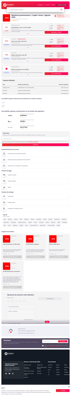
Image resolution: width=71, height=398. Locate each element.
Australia (50, 365)
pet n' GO (3, 106)
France (57, 367)
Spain (65, 369)
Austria (57, 365)
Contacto (26, 377)
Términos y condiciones (33, 141)
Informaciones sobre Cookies (52, 346)
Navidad (39, 371)
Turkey (57, 372)
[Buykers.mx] (10, 5)
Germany (66, 367)
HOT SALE (39, 373)
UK (48, 372)
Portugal (66, 372)
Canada (58, 374)
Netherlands (67, 374)
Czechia (50, 367)
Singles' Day (40, 365)
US (48, 374)
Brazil (65, 365)
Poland (57, 369)
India (49, 369)
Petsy (3, 102)
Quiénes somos (27, 365)
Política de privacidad (29, 371)
